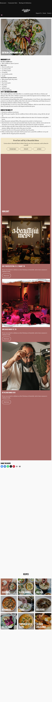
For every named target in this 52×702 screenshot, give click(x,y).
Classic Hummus (25, 592)
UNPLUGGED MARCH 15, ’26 (9, 329)
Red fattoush (7, 627)
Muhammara (6, 609)
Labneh (21, 609)
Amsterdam (13, 149)
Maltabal (39, 592)
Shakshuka (6, 592)
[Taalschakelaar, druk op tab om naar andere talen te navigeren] (2, 15)
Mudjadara (40, 609)
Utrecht (26, 149)
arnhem (39, 149)
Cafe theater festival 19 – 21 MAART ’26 (13, 266)
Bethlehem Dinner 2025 (8, 393)
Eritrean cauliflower (41, 625)
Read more (7, 276)
